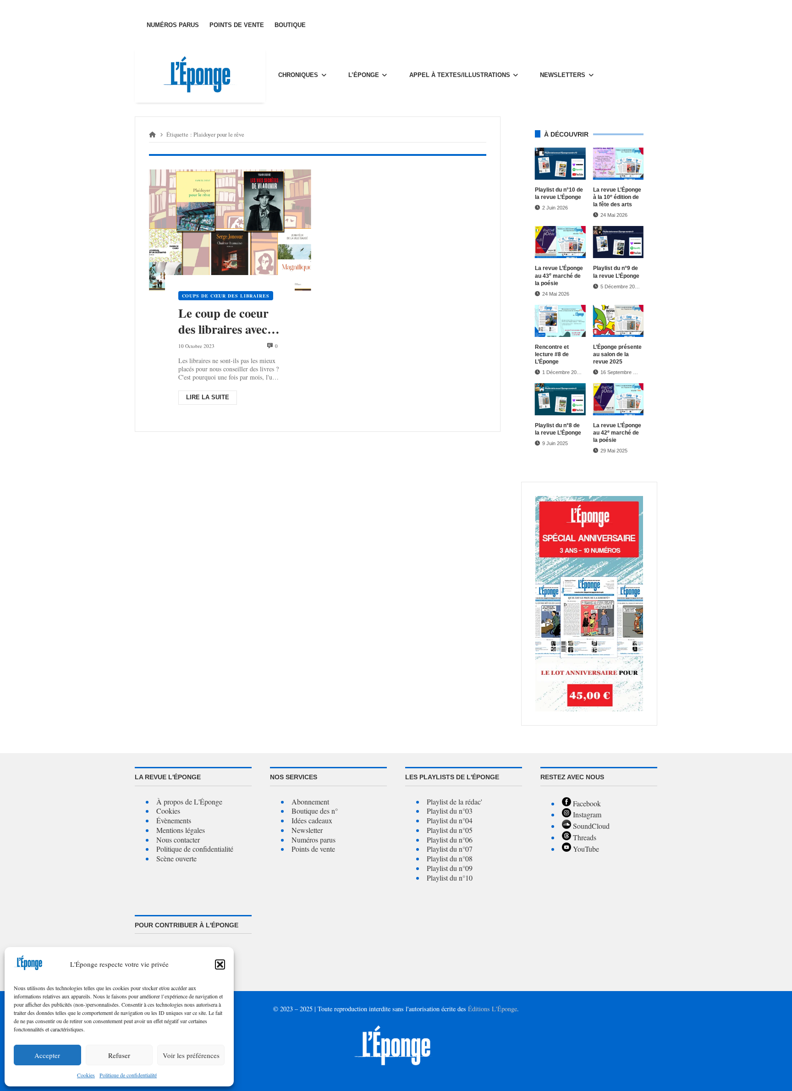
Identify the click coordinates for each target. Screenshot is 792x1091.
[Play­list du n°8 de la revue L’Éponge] (560, 399)
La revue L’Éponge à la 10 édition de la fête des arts (617, 197)
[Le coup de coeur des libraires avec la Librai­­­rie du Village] (230, 230)
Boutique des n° (315, 810)
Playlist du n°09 (450, 868)
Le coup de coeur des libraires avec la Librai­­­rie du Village (229, 321)
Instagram (586, 814)
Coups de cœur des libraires (226, 295)
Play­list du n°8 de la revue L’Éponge (558, 429)
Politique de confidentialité (194, 849)
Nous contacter (178, 839)
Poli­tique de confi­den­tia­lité (128, 1075)
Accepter (47, 1055)
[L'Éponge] (200, 75)
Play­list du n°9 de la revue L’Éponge (616, 272)
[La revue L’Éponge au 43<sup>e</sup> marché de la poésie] (560, 242)
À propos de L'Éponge (189, 801)
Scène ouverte (176, 858)
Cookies (86, 1075)
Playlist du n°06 (450, 839)
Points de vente (313, 849)
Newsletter (307, 830)
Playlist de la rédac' (454, 801)
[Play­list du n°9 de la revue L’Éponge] (618, 242)
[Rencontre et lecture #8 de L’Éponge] (560, 321)
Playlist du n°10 (450, 877)
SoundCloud (590, 826)
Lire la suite (207, 397)
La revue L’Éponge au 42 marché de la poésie (617, 432)
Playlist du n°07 (450, 849)
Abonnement (310, 801)
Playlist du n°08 (450, 858)
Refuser (119, 1055)
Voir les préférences (191, 1055)
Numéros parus (314, 839)
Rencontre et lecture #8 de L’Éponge (552, 354)
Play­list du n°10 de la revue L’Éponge (559, 193)
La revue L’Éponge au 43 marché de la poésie (559, 275)
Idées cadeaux (312, 820)
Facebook (586, 803)
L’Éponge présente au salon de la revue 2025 (617, 354)
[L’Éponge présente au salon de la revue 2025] (618, 321)
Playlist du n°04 (450, 820)
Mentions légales (180, 830)
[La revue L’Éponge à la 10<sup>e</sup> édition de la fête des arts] (618, 164)
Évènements (173, 820)
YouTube (585, 849)
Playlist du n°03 (450, 810)
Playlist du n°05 (450, 830)
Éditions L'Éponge (492, 1008)
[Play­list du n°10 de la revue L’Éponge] (560, 164)
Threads (583, 837)
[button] (220, 964)
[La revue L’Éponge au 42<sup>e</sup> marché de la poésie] (618, 399)
